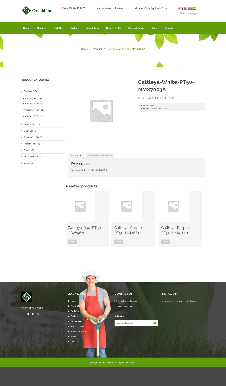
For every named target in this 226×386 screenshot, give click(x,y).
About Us (41, 28)
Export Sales (92, 28)
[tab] (76, 155)
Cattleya (28, 91)
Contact (169, 28)
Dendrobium (30, 124)
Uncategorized (31, 156)
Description (76, 155)
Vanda (27, 163)
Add (72, 241)
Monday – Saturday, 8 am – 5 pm (151, 8)
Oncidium (28, 130)
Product (97, 48)
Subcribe (120, 315)
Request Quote (136, 28)
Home (26, 28)
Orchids (74, 28)
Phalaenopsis (30, 143)
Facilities (58, 28)
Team (154, 28)
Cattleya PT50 (32, 116)
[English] (180, 8)
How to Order (113, 28)
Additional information (100, 155)
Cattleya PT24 (32, 109)
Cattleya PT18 (32, 103)
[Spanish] (194, 8)
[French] (183, 8)
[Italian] (187, 8)
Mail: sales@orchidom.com (109, 8)
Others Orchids (31, 137)
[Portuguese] (191, 8)
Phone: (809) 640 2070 (73, 8)
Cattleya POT (32, 98)
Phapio (27, 150)
